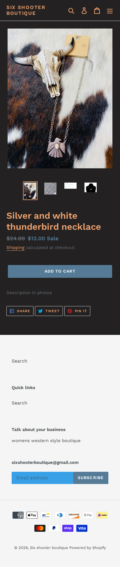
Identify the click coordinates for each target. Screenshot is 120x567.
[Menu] (109, 10)
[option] (30, 191)
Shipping (15, 247)
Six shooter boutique (26, 10)
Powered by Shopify (87, 547)
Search (19, 361)
